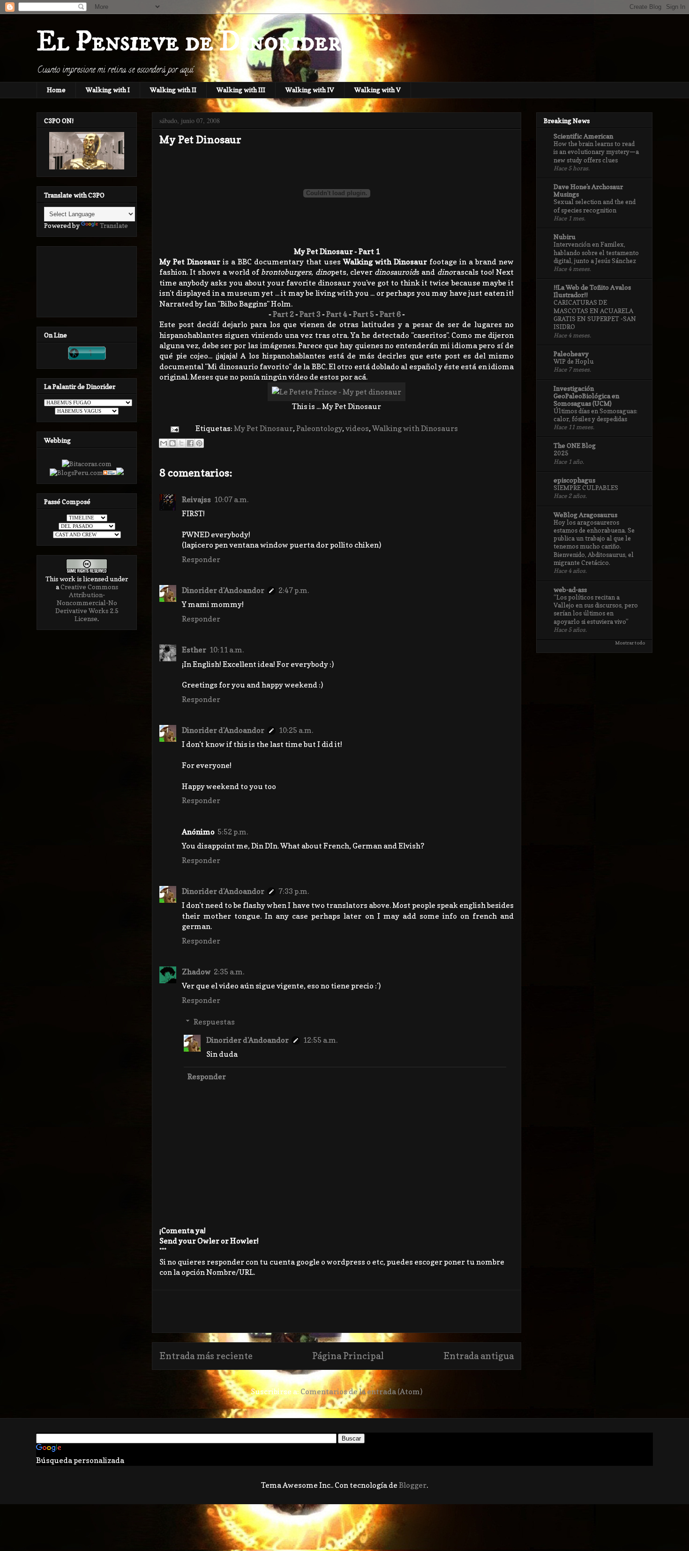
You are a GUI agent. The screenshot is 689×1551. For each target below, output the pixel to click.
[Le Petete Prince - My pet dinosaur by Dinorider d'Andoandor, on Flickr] (336, 391)
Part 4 (336, 314)
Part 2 (283, 314)
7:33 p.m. (293, 891)
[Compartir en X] (181, 443)
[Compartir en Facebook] (190, 443)
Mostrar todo (630, 642)
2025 (561, 453)
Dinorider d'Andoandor (223, 590)
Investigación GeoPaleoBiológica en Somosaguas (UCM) (586, 395)
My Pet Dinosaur (263, 428)
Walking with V (377, 90)
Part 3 (310, 314)
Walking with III (241, 90)
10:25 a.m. (295, 730)
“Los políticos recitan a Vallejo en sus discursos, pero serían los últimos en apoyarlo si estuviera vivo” (596, 609)
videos (357, 428)
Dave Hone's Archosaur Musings (588, 190)
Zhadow (196, 971)
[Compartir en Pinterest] (199, 443)
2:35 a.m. (229, 971)
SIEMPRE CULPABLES (586, 487)
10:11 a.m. (226, 649)
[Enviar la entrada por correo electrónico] (173, 428)
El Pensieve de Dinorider (189, 41)
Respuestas (214, 1021)
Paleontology (319, 428)
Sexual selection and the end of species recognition (595, 205)
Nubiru (565, 237)
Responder (201, 559)
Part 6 (390, 314)
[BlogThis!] (172, 443)
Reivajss (196, 499)
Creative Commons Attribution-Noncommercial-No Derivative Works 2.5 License (87, 602)
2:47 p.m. (293, 590)
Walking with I (108, 90)
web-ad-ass (570, 589)
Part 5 (363, 314)
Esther (194, 649)
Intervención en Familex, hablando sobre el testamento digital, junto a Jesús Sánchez (596, 252)
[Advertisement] (336, 1311)
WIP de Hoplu (573, 361)
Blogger (413, 1485)
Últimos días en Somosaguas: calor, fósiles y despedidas (595, 415)
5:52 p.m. (232, 831)
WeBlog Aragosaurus (585, 515)
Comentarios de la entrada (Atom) (361, 1391)
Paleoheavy (571, 354)
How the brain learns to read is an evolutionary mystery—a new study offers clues (596, 152)
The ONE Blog (575, 445)
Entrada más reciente (206, 1355)
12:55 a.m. (320, 1040)
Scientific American (583, 136)
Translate (114, 225)
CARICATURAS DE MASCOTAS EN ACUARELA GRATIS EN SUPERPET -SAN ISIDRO (595, 314)
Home (56, 90)
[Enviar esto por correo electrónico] (163, 443)
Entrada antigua (478, 1355)
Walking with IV (309, 90)
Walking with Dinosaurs (415, 428)
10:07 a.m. (231, 499)
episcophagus (574, 480)
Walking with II (173, 90)
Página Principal (348, 1355)
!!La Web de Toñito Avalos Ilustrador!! (592, 291)
